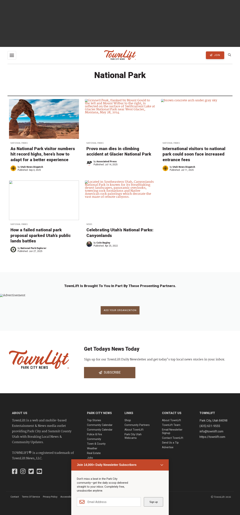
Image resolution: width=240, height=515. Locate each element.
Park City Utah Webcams (133, 436)
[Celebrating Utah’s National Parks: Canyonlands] (120, 200)
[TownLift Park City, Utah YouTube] (39, 471)
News (89, 224)
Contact (14, 496)
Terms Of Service (31, 496)
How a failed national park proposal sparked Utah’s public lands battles (40, 235)
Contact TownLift (172, 438)
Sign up (153, 502)
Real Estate (94, 453)
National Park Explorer (33, 248)
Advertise (167, 447)
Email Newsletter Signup (172, 431)
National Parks (19, 143)
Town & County (96, 443)
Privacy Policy (50, 496)
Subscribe (111, 372)
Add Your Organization (120, 310)
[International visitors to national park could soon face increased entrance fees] (196, 119)
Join (216, 55)
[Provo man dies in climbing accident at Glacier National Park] (120, 119)
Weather (92, 448)
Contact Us (171, 413)
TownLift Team (171, 425)
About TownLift (133, 429)
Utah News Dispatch (31, 167)
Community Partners (137, 425)
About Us (19, 413)
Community (94, 439)
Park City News (99, 413)
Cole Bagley (103, 242)
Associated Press (106, 161)
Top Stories (94, 420)
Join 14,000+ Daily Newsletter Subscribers (106, 464)
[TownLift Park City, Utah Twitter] (31, 471)
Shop (127, 420)
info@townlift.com (211, 431)
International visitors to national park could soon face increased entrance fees (194, 154)
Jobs (90, 457)
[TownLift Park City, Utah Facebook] (14, 471)
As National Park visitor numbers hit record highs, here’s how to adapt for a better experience (42, 154)
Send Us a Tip (170, 442)
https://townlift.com (212, 437)
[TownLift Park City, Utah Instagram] (23, 471)
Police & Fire (94, 434)
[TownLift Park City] (120, 55)
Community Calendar (99, 425)
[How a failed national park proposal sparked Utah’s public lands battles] (44, 200)
